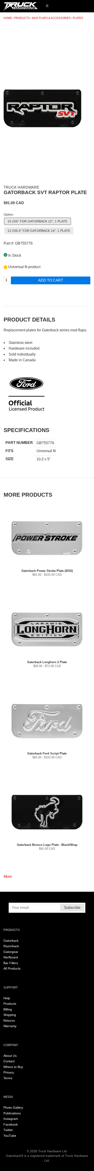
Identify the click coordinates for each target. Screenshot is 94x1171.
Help (6, 998)
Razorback (11, 946)
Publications (12, 1113)
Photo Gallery (13, 1107)
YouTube (9, 1135)
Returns (9, 1020)
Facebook (10, 1124)
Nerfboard (10, 957)
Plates (78, 18)
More (8, 876)
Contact (9, 1061)
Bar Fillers (10, 963)
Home (8, 18)
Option (8, 214)
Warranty (9, 1026)
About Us (10, 1056)
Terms (7, 1078)
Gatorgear (10, 952)
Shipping (9, 1015)
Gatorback (10, 940)
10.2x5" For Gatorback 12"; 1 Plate (37, 221)
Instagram (10, 1119)
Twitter (8, 1130)
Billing (7, 1009)
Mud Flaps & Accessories (51, 18)
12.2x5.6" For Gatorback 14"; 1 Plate (39, 230)
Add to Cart (50, 280)
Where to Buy (13, 1067)
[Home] (20, 6)
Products (22, 18)
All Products (12, 968)
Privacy (8, 1072)
